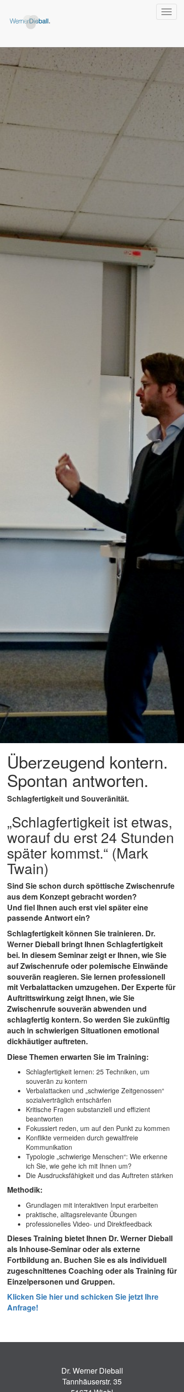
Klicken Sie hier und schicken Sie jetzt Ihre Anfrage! (83, 1302)
